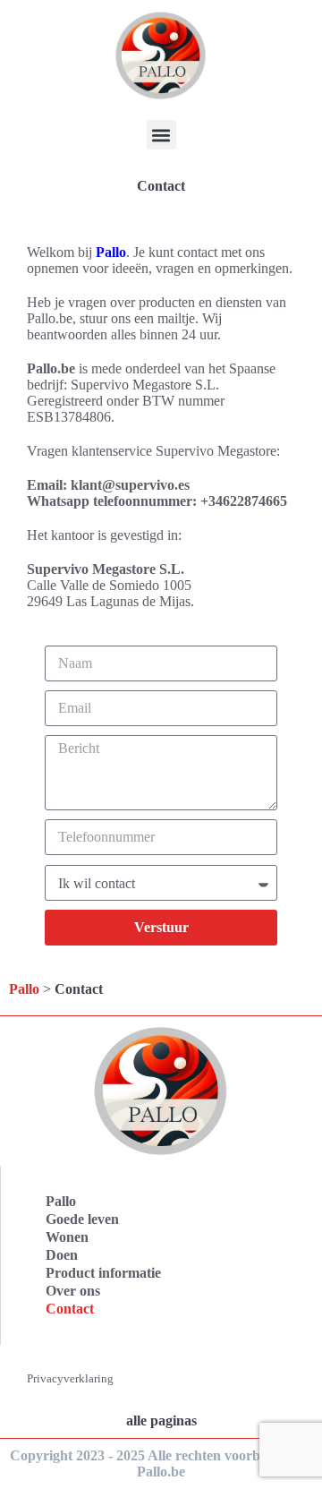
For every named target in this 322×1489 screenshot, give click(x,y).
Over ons (73, 1290)
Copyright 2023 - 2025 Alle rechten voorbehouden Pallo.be (161, 1463)
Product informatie (103, 1272)
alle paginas (161, 1420)
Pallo (111, 252)
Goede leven (82, 1219)
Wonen (67, 1237)
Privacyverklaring (70, 1378)
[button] (161, 135)
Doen (62, 1254)
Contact (70, 1308)
